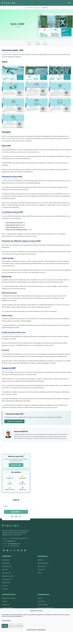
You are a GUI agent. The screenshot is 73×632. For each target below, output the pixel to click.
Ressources (37, 7)
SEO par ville (5, 604)
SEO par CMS (22, 488)
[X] (18, 550)
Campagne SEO (9, 477)
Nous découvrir (8, 594)
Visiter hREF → (16, 512)
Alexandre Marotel (7, 608)
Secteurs (4, 601)
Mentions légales (41, 629)
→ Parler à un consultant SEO (14, 421)
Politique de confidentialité (45, 608)
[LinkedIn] (3, 550)
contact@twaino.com (14, 543)
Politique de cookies (31, 629)
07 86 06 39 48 (10, 541)
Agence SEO (29, 7)
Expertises (6, 556)
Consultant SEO (22, 477)
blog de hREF (7, 181)
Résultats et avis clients (9, 598)
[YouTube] (7, 550)
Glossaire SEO (42, 566)
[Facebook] (25, 550)
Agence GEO (5, 563)
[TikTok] (21, 550)
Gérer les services (6, 620)
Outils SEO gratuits (43, 563)
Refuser (12, 626)
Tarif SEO (4, 586)
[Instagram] (10, 550)
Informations (43, 594)
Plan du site (41, 601)
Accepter (5, 626)
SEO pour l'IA (22, 483)
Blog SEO (40, 560)
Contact (40, 598)
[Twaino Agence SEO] (10, 525)
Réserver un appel (16, 465)
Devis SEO (5, 589)
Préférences (20, 626)
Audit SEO (9, 483)
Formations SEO (6, 579)
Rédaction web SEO (9, 488)
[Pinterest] (14, 550)
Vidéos (40, 573)
